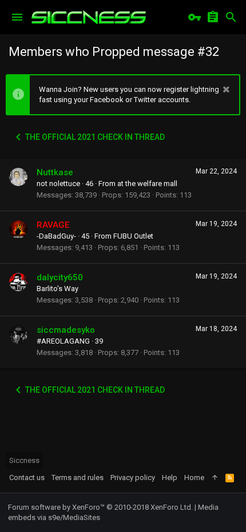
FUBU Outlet (133, 236)
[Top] (215, 477)
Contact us (27, 477)
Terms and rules (77, 477)
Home (194, 477)
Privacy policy (132, 477)
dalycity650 (60, 277)
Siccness (24, 460)
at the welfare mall (147, 183)
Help (169, 477)
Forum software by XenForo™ (100, 507)
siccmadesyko (66, 330)
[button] (17, 17)
